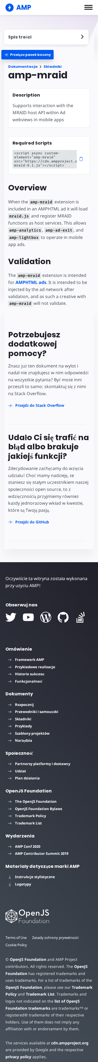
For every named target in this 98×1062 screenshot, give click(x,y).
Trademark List (28, 823)
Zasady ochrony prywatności (55, 937)
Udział (20, 771)
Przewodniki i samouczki (36, 711)
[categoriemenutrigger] (27, 54)
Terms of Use (16, 937)
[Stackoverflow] (80, 617)
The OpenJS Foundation (36, 801)
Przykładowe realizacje (35, 666)
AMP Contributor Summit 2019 (41, 853)
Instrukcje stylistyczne (35, 876)
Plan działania (27, 778)
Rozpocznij (24, 704)
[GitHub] (63, 617)
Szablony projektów (32, 733)
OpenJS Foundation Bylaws (38, 808)
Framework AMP (29, 659)
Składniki (53, 66)
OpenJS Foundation (28, 959)
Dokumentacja (23, 66)
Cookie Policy (16, 944)
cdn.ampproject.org (69, 1042)
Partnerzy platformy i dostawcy (42, 763)
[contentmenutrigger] (46, 37)
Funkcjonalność (28, 681)
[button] (88, 7)
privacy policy (18, 1056)
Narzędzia (23, 740)
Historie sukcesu (29, 673)
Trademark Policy (30, 815)
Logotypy (23, 884)
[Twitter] (10, 617)
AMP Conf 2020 (27, 846)
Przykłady (23, 726)
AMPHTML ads (31, 282)
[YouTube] (28, 617)
